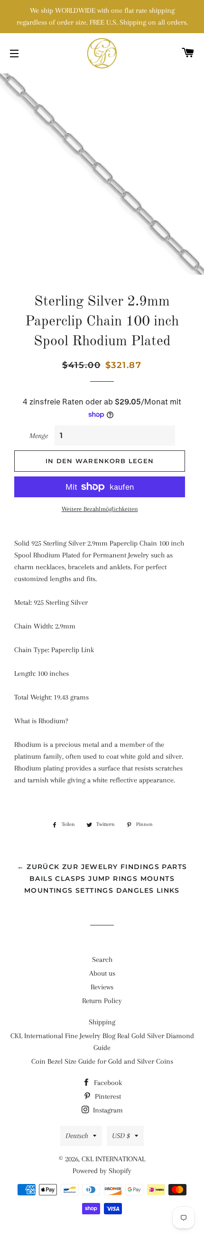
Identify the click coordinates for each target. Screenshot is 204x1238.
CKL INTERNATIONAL (113, 1159)
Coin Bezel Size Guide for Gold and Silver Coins (102, 1061)
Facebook (107, 1082)
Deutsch (76, 1135)
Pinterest (107, 1096)
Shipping (102, 1022)
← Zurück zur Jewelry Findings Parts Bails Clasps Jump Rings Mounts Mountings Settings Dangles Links (102, 878)
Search (102, 959)
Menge (38, 435)
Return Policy (102, 1000)
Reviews (102, 987)
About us (102, 973)
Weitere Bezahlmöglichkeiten (100, 508)
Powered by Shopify (102, 1170)
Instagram (107, 1110)
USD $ (121, 1135)
